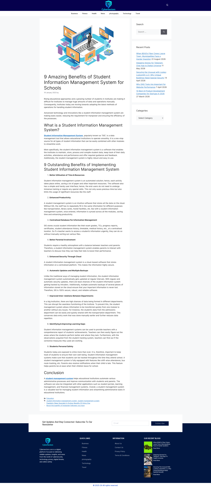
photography (113, 14)
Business (74, 14)
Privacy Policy (120, 451)
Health (94, 14)
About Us (118, 444)
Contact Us (119, 447)
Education (50, 398)
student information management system (61, 401)
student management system (59, 378)
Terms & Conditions (122, 455)
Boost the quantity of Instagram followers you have (65, 405)
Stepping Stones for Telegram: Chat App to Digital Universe (160, 456)
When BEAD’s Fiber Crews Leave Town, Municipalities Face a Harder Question (150, 56)
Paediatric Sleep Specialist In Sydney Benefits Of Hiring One (68, 403)
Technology (127, 14)
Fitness (84, 14)
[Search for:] (148, 32)
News (103, 14)
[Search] (164, 32)
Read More (156, 448)
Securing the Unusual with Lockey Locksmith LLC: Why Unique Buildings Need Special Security (151, 75)
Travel (138, 14)
